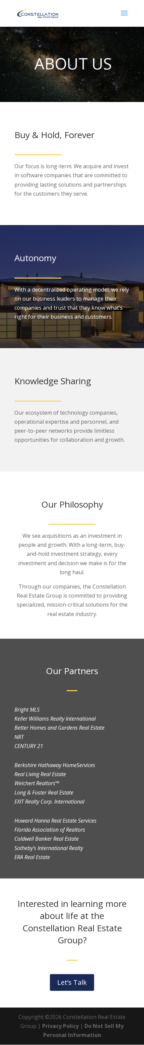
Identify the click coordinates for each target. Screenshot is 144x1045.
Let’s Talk (72, 982)
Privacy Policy (60, 1026)
